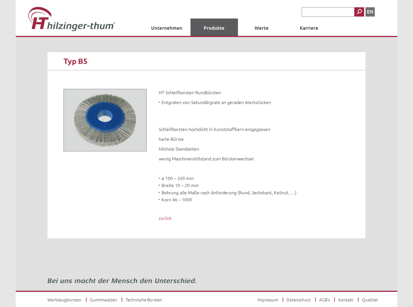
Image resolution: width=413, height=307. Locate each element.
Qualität (370, 300)
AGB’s (324, 300)
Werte (262, 28)
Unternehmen (166, 28)
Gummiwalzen (103, 300)
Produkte (214, 28)
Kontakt (345, 300)
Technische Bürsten (144, 300)
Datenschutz (299, 300)
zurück (165, 218)
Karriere (309, 28)
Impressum (267, 300)
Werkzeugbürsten (64, 300)
